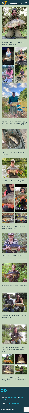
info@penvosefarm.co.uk (12, 403)
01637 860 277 (12, 397)
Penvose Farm (10, 409)
